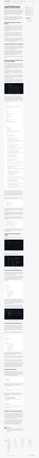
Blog (24, 1)
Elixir (14, 444)
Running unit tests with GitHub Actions (29, 13)
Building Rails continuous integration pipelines (29, 8)
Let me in (14, 405)
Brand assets (30, 444)
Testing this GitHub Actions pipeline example (29, 11)
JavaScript (15, 442)
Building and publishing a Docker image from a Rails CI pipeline (29, 10)
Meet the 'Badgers (30, 441)
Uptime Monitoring (9, 442)
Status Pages (8, 443)
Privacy (30, 455)
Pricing (18, 1)
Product (14, 1)
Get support (22, 441)
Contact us (30, 443)
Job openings (30, 442)
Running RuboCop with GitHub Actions (29, 12)
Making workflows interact (27, 14)
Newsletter (22, 444)
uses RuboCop (18, 273)
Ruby (14, 441)
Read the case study (30, 21)
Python (15, 443)
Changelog (22, 1)
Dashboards (8, 444)
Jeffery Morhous (9, 427)
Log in (29, 1)
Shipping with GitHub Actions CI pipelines (29, 9)
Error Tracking (8, 441)
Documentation (22, 442)
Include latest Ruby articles (8, 404)
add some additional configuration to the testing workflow (14, 364)
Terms (28, 455)
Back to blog (6, 435)
